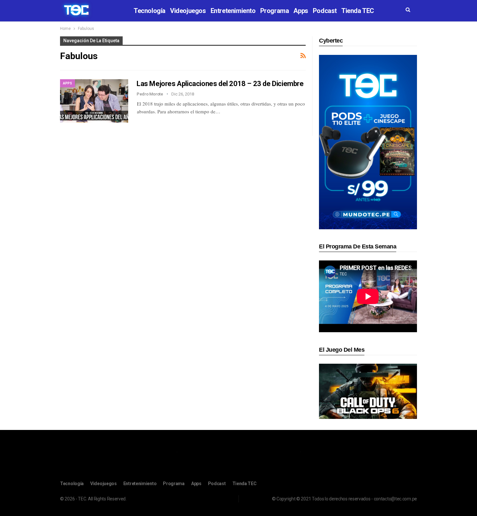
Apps (300, 11)
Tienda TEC (357, 11)
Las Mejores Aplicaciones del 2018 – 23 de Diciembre (220, 84)
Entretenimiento (233, 11)
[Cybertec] (368, 141)
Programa (274, 11)
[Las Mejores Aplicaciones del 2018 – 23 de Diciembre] (94, 101)
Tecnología (149, 11)
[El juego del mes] (368, 391)
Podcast (325, 11)
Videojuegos (188, 11)
